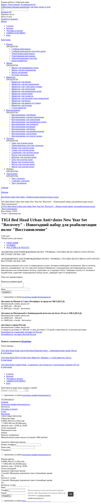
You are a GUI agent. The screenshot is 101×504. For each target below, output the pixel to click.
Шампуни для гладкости (22, 96)
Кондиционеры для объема (24, 115)
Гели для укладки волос (22, 159)
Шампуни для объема (21, 82)
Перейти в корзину (9, 19)
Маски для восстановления (24, 70)
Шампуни (10, 77)
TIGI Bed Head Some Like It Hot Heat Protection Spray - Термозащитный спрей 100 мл (39, 350)
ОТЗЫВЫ (10, 245)
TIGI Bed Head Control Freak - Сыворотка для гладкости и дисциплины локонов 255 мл (40, 365)
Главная (9, 26)
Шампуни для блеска (21, 101)
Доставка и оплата (14, 30)
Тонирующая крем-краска (23, 53)
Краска (9, 44)
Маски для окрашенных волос (25, 68)
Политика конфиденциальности (15, 404)
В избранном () (28, 4)
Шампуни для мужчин (22, 105)
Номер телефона (8, 444)
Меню (4, 21)
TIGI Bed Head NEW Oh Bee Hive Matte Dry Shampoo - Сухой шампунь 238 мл (36, 358)
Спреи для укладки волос (23, 150)
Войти (4, 4)
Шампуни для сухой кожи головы (27, 86)
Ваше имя (5, 447)
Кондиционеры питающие (23, 126)
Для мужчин (11, 174)
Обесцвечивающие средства (24, 58)
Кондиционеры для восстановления (28, 117)
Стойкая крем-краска (21, 49)
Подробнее (26, 341)
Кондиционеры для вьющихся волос (28, 131)
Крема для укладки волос (23, 148)
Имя (3, 289)
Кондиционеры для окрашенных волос (29, 122)
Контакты (5, 414)
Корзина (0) (6, 12)
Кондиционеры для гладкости (25, 124)
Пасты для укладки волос (23, 155)
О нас (3, 411)
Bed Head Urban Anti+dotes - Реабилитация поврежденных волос (30, 197)
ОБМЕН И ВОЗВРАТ (16, 33)
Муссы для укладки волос (23, 164)
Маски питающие (19, 72)
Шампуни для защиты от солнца (26, 103)
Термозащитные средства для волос (28, 145)
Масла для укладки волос (23, 167)
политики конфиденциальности (36, 297)
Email (3, 493)
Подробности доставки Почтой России (18, 334)
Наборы (4, 192)
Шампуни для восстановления (25, 84)
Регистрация (14, 4)
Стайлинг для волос (21, 181)
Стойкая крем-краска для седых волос (29, 51)
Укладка (10, 138)
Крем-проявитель (19, 61)
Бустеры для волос (20, 75)
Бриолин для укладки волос (24, 157)
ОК (70, 494)
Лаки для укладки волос (22, 143)
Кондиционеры (13, 110)
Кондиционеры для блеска (23, 129)
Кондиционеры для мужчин (24, 134)
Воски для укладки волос (23, 162)
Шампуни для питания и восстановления (30, 98)
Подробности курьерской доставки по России (21, 332)
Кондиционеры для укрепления (26, 119)
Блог (8, 35)
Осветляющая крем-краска (23, 56)
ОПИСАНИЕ (12, 243)
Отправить (6, 450)
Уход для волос (18, 178)
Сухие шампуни (19, 108)
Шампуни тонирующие (22, 94)
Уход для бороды (19, 183)
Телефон (5, 490)
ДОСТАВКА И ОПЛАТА (17, 247)
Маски (9, 63)
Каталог (10, 28)
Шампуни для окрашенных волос (27, 91)
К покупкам (6, 353)
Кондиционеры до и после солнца (27, 136)
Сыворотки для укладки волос (25, 152)
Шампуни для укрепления (23, 89)
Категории (6, 40)
